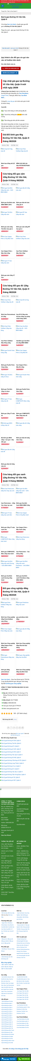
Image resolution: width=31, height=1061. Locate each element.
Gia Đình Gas (11, 927)
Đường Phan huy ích (21, 943)
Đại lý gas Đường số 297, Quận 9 (11, 780)
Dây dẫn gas (4, 949)
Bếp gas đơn (4, 939)
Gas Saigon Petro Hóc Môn (23, 991)
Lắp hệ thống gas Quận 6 (7, 1013)
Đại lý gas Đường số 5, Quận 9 (10, 746)
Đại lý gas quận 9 (12, 11)
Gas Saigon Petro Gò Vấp (22, 995)
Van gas (9, 949)
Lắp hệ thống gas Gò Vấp (7, 1032)
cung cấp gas (11, 101)
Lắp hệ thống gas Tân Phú (7, 1038)
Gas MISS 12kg (7, 987)
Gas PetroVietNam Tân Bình (23, 1025)
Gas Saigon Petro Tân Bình (23, 997)
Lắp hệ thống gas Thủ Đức (7, 1001)
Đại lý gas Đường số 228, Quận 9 (11, 740)
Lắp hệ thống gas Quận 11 (7, 1024)
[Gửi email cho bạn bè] (17, 727)
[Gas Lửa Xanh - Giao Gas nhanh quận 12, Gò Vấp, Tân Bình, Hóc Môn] (15, 6)
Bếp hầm (7, 966)
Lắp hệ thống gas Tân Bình (7, 1036)
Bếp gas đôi (10, 939)
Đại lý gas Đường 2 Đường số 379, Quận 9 (14, 760)
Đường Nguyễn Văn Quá (22, 941)
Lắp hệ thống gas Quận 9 (7, 1020)
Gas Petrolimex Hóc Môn (22, 1005)
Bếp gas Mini (7, 943)
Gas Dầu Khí (11, 925)
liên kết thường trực (15, 735)
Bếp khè (11, 966)
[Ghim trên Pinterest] (20, 727)
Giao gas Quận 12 (21, 925)
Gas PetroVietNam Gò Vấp (22, 1023)
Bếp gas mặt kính (5, 941)
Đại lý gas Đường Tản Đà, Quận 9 (11, 743)
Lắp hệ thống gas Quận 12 (7, 1026)
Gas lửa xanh (6, 48)
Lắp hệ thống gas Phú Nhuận (8, 1034)
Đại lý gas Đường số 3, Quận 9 (10, 769)
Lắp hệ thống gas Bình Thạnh (8, 1030)
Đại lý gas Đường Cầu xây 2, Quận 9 (12, 771)
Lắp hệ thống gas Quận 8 (7, 1017)
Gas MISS (8, 929)
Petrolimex (10, 922)
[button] (2, 6)
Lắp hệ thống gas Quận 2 (7, 1005)
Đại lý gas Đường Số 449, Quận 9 (11, 757)
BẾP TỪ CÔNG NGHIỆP (7, 968)
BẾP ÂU (7, 964)
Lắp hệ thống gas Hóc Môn (7, 1042)
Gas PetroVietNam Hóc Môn (23, 1019)
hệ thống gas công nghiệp (13, 683)
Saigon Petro (5, 95)
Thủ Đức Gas (6, 931)
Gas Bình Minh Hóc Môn (22, 977)
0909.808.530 (25, 1059)
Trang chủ (4, 11)
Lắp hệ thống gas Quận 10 (7, 1022)
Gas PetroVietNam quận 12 (23, 1021)
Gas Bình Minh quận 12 (22, 979)
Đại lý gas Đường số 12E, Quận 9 (11, 749)
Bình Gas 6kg (4, 913)
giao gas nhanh (15, 48)
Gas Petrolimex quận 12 (22, 1007)
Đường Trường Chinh (21, 939)
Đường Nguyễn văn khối (24, 955)
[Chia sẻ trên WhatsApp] (8, 727)
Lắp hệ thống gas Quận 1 (7, 1003)
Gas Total (4, 929)
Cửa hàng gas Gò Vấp (21, 1048)
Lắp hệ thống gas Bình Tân (7, 1028)
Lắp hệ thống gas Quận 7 (7, 1015)
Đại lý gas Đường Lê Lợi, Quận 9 (11, 766)
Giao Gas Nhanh (6, 835)
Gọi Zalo (12, 1059)
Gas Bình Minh (21, 824)
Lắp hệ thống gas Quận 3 (7, 1007)
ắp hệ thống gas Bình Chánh (8, 1040)
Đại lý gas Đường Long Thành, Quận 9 (13, 763)
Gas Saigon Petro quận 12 (22, 993)
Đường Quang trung (25, 949)
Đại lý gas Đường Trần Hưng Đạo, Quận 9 (14, 774)
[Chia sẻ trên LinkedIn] (22, 727)
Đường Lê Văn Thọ (21, 957)
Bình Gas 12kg (11, 913)
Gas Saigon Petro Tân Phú (22, 999)
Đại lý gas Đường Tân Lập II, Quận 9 (12, 754)
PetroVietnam (4, 925)
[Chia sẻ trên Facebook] (11, 727)
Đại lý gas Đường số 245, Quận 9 (11, 752)
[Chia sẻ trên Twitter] (14, 727)
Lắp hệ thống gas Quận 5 (7, 1011)
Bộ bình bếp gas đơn (6, 956)
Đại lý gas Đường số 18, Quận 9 (11, 777)
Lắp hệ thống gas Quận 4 (7, 1009)
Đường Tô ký (20, 951)
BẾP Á (3, 964)
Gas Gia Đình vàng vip (6, 977)
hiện (15, 719)
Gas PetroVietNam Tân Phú (23, 1027)
